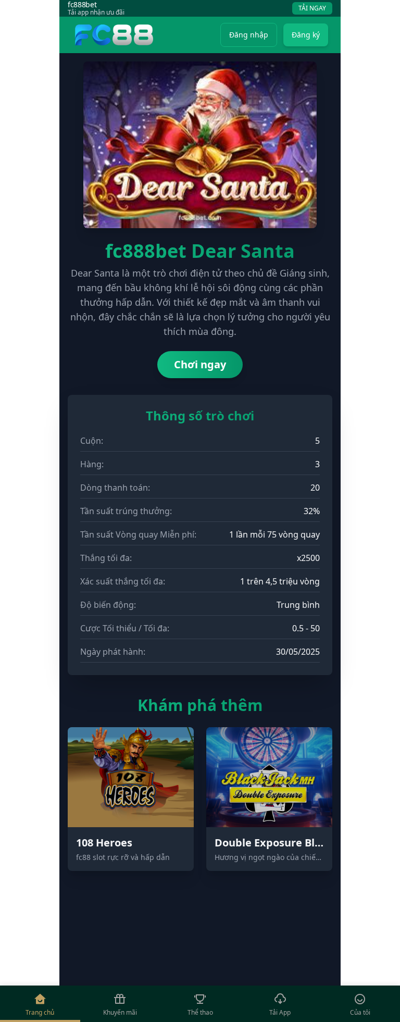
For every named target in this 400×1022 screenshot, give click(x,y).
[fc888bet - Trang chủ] (112, 34)
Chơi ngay (200, 364)
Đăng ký (306, 35)
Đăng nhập (248, 35)
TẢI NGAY (312, 8)
